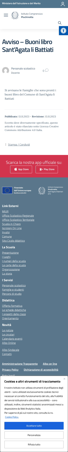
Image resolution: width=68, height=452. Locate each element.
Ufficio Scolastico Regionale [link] (18, 215)
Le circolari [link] (8, 334)
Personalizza (34, 435)
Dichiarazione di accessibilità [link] (41, 370)
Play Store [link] (48, 169)
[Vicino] (64, 379)
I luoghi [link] (6, 257)
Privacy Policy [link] (10, 370)
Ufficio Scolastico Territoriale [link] (18, 220)
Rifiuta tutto (34, 444)
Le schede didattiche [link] (14, 310)
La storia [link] (7, 273)
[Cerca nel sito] (59, 23)
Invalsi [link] (6, 232)
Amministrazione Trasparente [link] (20, 364)
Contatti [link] (7, 354)
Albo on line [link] (50, 364)
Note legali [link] (8, 375)
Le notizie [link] (7, 330)
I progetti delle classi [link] (14, 314)
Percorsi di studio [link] (11, 294)
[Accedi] (63, 4)
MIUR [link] (5, 211)
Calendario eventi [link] (12, 339)
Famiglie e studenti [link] (13, 289)
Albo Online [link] (9, 343)
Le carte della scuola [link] (14, 265)
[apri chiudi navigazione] (6, 15)
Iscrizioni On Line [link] (12, 228)
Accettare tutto (34, 425)
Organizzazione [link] (11, 269)
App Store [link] (23, 169)
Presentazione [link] (10, 253)
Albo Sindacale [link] (10, 350)
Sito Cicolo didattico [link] (13, 241)
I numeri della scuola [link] (14, 261)
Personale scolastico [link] (14, 285)
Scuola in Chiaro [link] (11, 224)
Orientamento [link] (10, 318)
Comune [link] (7, 236)
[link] (63, 30)
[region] (34, 414)
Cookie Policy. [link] (12, 417)
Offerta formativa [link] (12, 306)
